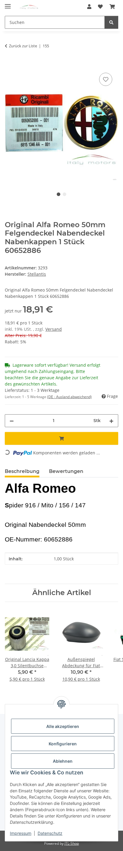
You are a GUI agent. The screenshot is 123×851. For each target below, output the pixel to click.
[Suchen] (111, 22)
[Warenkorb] (112, 7)
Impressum (20, 833)
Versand (53, 329)
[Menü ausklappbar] (8, 3)
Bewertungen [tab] (66, 471)
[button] (89, 7)
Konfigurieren (63, 743)
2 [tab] (64, 194)
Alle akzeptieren (62, 726)
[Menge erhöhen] (111, 421)
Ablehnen (63, 761)
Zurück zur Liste (23, 45)
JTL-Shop (71, 843)
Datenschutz (50, 833)
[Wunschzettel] (100, 7)
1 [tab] (58, 194)
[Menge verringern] (11, 421)
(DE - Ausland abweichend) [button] (69, 396)
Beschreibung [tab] (22, 471)
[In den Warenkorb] (9, 64)
